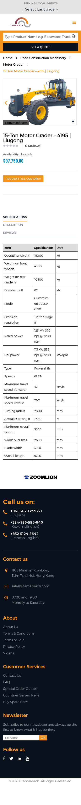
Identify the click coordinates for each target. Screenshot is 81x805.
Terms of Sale (13, 640)
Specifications (15, 217)
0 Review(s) (33, 146)
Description (13, 225)
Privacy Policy (14, 646)
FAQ (6, 682)
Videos (8, 653)
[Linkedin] (21, 759)
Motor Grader (13, 64)
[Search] (74, 36)
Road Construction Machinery (43, 58)
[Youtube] (29, 759)
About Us (10, 627)
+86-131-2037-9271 (26, 511)
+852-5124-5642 (24, 534)
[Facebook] (6, 759)
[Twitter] (13, 759)
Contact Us (12, 675)
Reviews (9, 232)
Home (8, 58)
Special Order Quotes (20, 689)
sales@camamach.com (30, 586)
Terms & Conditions (18, 633)
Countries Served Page (21, 695)
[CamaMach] (20, 19)
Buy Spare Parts (15, 702)
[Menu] (74, 22)
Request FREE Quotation (23, 178)
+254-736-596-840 (26, 522)
